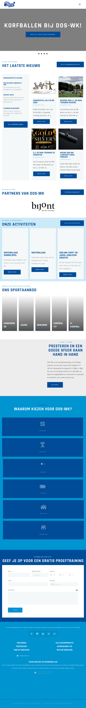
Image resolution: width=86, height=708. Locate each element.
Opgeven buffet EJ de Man (12, 78)
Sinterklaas (38, 252)
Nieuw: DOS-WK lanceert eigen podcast (67, 155)
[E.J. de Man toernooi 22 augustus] (43, 139)
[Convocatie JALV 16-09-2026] (43, 87)
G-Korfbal (75, 325)
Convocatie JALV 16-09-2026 (44, 101)
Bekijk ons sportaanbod (43, 34)
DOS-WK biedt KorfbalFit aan (12, 84)
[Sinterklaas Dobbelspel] (14, 239)
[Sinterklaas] (42, 239)
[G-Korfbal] (76, 313)
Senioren (42, 325)
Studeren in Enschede (11, 108)
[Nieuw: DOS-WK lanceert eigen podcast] (70, 139)
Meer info (41, 121)
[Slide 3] (44, 53)
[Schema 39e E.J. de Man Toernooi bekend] (70, 87)
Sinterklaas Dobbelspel (11, 253)
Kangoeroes (9, 325)
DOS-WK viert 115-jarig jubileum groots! (68, 255)
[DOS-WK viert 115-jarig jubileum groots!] (70, 239)
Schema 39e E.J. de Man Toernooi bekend (71, 101)
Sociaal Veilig (8, 95)
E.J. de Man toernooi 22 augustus (44, 154)
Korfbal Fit (58, 325)
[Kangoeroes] (9, 313)
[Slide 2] (41, 53)
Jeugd (23, 325)
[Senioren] (42, 313)
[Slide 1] (39, 53)
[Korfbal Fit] (59, 313)
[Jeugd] (26, 313)
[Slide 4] (47, 53)
